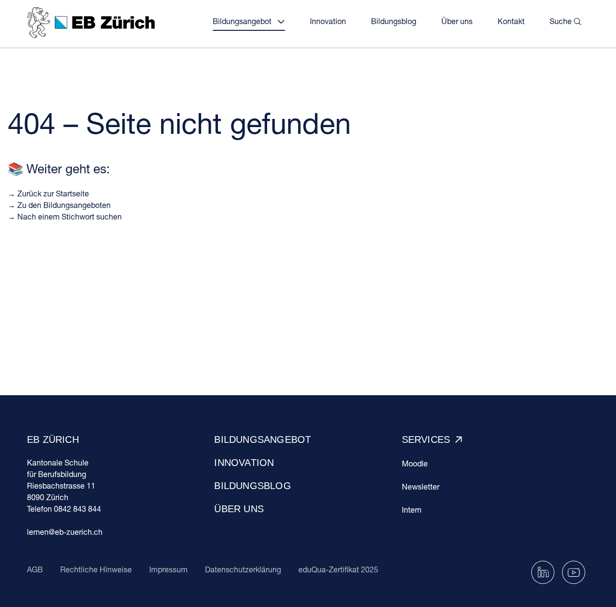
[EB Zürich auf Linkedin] (542, 571)
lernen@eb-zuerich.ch (65, 531)
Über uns (239, 509)
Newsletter (420, 486)
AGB (35, 569)
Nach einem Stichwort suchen (69, 216)
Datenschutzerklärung (243, 569)
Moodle (415, 463)
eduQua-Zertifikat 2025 (338, 569)
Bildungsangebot (262, 439)
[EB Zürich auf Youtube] (573, 571)
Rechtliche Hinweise (96, 569)
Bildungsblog (252, 485)
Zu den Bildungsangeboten (64, 204)
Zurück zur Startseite (53, 193)
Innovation (244, 462)
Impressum (168, 569)
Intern (412, 509)
